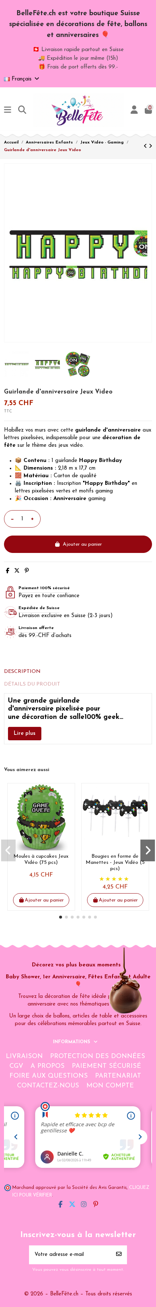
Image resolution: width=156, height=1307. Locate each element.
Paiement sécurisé (106, 1066)
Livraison (24, 1056)
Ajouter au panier (82, 544)
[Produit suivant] (150, 146)
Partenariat (118, 1076)
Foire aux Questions (48, 1076)
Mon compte (110, 1086)
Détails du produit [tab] (32, 684)
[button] (60, 917)
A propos (47, 1066)
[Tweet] (17, 571)
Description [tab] (22, 671)
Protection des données (97, 1056)
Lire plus (25, 733)
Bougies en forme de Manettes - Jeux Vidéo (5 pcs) (115, 862)
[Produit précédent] (146, 146)
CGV (16, 1066)
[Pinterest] (27, 571)
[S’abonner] (119, 1255)
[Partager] (7, 571)
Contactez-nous (48, 1086)
